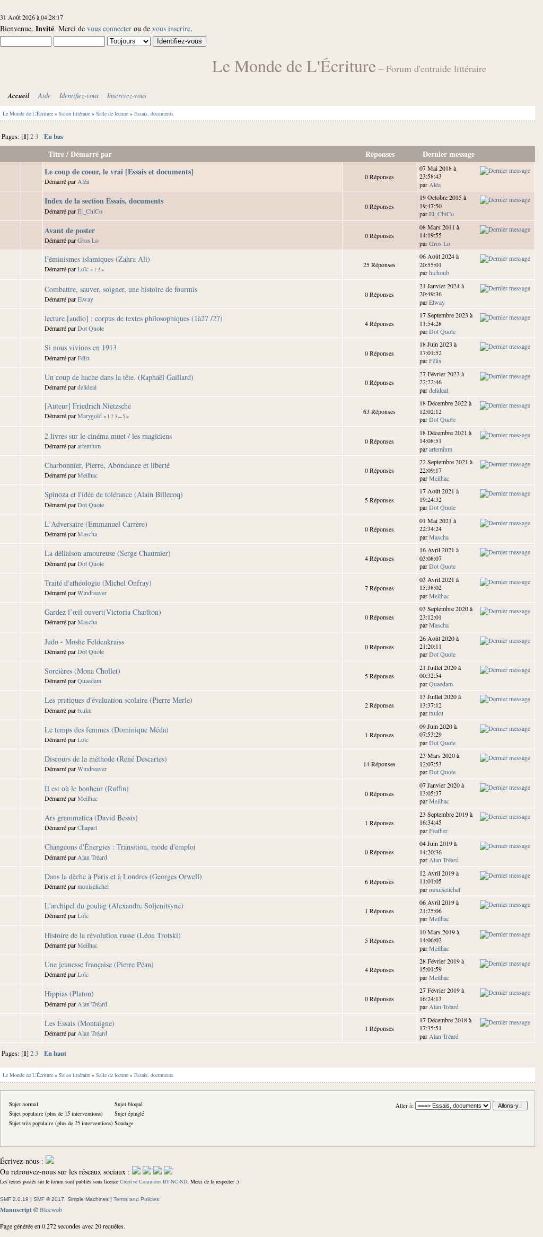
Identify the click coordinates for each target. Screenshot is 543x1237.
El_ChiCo (89, 211)
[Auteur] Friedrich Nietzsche (88, 406)
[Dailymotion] (157, 1172)
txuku (84, 710)
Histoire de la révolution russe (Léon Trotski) (113, 935)
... (120, 416)
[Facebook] (136, 1172)
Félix (83, 358)
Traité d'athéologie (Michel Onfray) (98, 583)
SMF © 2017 (48, 1199)
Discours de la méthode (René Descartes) (106, 759)
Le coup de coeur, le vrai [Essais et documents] (119, 171)
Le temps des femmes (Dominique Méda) (107, 729)
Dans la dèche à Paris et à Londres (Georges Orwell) (123, 876)
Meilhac (87, 475)
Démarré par (91, 154)
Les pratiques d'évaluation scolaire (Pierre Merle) (118, 700)
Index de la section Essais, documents (104, 200)
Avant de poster (70, 230)
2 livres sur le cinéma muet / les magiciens (108, 436)
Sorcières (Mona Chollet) (82, 671)
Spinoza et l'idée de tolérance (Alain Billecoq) (114, 494)
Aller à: (405, 1105)
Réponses (380, 154)
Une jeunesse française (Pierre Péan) (99, 964)
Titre (56, 154)
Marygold (89, 415)
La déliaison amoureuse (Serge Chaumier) (108, 553)
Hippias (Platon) (69, 993)
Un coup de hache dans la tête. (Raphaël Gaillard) (119, 377)
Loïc (83, 268)
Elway (85, 299)
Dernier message (450, 154)
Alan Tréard (92, 857)
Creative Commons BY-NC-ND (153, 1181)
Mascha (87, 533)
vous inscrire (171, 28)
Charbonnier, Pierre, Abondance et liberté (107, 465)
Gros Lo (88, 240)
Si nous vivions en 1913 (81, 347)
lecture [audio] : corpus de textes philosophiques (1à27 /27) (134, 318)
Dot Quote (90, 328)
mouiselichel (93, 886)
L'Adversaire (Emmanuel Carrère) (96, 524)
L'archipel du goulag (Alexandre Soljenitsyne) (114, 905)
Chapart (87, 827)
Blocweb (51, 1209)
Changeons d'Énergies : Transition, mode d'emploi (120, 847)
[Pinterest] (168, 1172)
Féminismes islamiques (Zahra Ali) (97, 259)
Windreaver (92, 592)
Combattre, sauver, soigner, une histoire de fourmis (121, 289)
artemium (89, 445)
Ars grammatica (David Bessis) (91, 817)
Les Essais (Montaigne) (80, 1023)
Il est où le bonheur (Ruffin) (87, 788)
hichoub (439, 272)
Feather (438, 830)
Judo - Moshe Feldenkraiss (84, 642)
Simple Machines (88, 1199)
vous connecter (109, 28)
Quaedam (89, 680)
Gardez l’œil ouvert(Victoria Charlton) (103, 612)
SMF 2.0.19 (14, 1199)
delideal (87, 387)
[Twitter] (147, 1172)
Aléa (83, 181)
